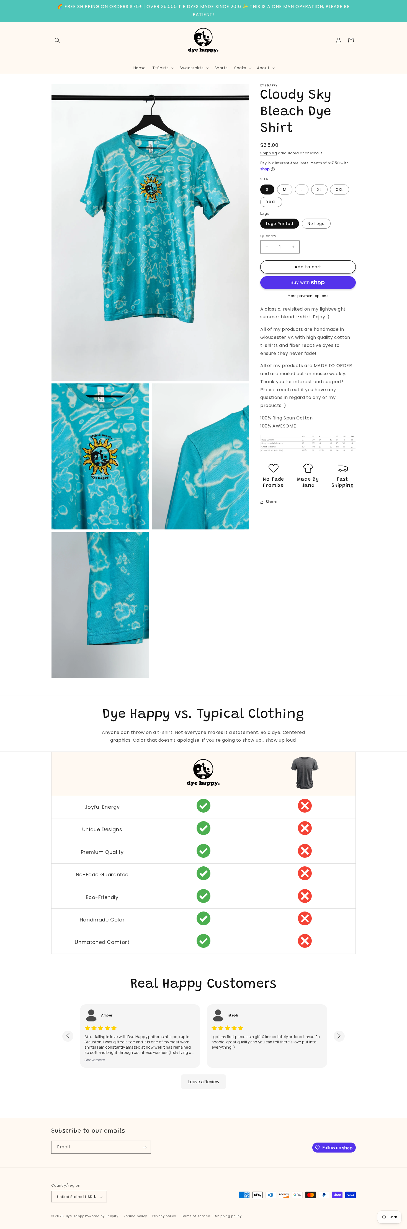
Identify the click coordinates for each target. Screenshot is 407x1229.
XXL (339, 189)
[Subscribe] (144, 1147)
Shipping (268, 153)
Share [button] (272, 502)
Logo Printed (279, 223)
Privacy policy (164, 1216)
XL (319, 189)
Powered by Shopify (102, 1216)
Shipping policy (228, 1216)
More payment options (308, 295)
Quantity (268, 236)
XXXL (271, 202)
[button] (57, 40)
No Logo (316, 223)
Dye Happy (75, 1216)
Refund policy (135, 1216)
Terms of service (195, 1216)
